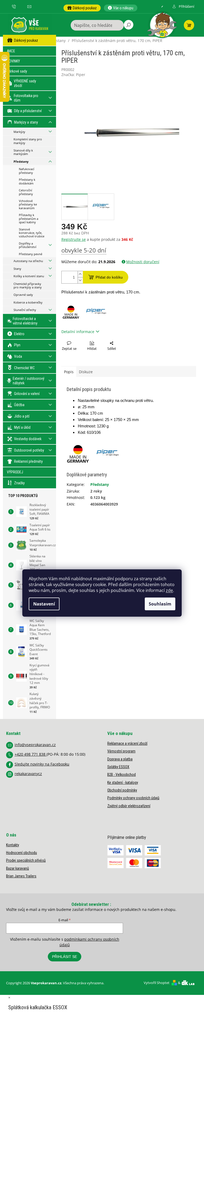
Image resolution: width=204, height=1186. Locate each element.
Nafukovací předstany (26, 170)
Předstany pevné (30, 254)
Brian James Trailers (21, 876)
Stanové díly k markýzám (23, 152)
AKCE (11, 51)
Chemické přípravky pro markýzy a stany (28, 285)
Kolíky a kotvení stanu (29, 276)
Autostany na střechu (28, 261)
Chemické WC (24, 368)
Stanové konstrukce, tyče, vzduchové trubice (31, 232)
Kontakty (12, 845)
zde (169, 590)
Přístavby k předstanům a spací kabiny (28, 218)
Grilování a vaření (27, 394)
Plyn (17, 345)
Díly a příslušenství (28, 111)
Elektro (19, 334)
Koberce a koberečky (28, 302)
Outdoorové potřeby (29, 450)
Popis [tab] (69, 371)
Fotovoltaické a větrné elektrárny (25, 321)
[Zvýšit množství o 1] (80, 274)
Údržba (19, 405)
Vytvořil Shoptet (156, 982)
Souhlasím (160, 604)
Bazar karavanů (17, 868)
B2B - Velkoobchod (121, 774)
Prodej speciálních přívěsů (26, 860)
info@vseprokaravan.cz (35, 744)
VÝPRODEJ (15, 472)
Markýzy (19, 132)
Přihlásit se (64, 956)
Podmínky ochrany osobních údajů (133, 798)
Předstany (21, 161)
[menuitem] (82, 8)
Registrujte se (73, 239)
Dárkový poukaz (26, 40)
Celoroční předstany (26, 192)
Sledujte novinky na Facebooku (42, 764)
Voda (18, 356)
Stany (17, 269)
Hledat (128, 25)
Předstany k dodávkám (27, 181)
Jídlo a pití (21, 416)
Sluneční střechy (25, 310)
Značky (19, 483)
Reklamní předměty (28, 461)
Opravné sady (23, 295)
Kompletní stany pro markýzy (28, 141)
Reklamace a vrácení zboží (127, 743)
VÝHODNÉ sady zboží (25, 83)
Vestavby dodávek (27, 439)
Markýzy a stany (26, 122)
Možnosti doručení (142, 261)
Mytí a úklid (22, 427)
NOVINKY (13, 61)
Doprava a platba (120, 759)
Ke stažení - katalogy (122, 782)
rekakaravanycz (28, 773)
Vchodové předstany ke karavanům (28, 204)
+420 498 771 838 (30, 754)
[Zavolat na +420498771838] (16, 6)
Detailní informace (77, 331)
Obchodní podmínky (122, 790)
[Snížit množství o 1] (80, 280)
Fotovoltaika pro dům (26, 98)
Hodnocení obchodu (21, 853)
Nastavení (44, 604)
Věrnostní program (121, 751)
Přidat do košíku (109, 277)
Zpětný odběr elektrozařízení (128, 806)
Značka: (73, 74)
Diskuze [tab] (86, 371)
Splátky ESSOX (118, 767)
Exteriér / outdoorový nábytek (28, 380)
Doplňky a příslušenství (27, 245)
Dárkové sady (17, 71)
